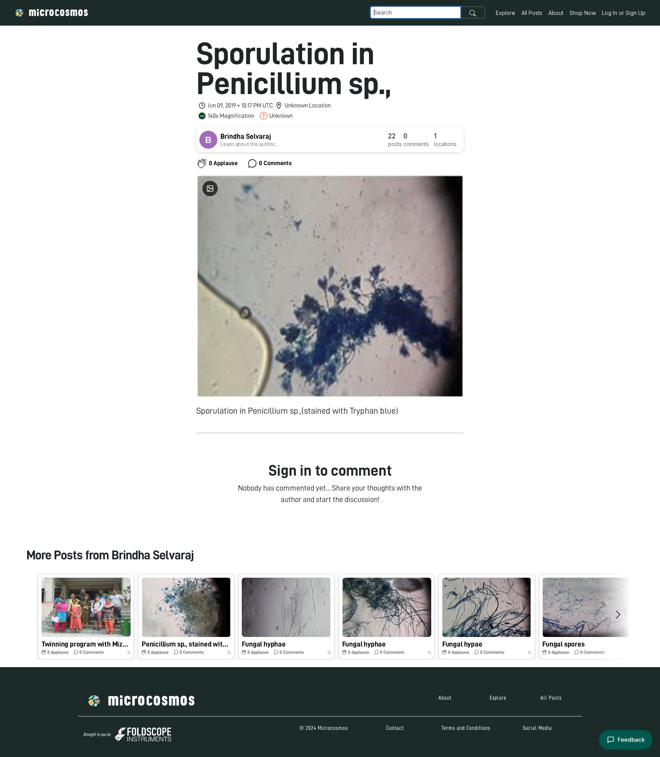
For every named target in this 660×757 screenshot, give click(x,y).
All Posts (531, 13)
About (555, 13)
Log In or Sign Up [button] (623, 13)
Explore (505, 13)
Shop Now (582, 13)
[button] (86, 617)
